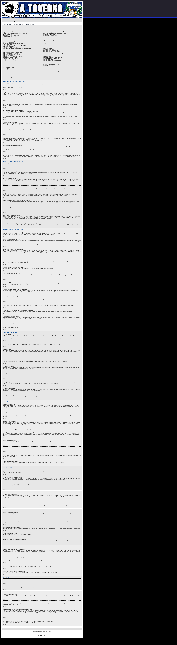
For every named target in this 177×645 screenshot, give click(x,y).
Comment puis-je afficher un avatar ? (9, 46)
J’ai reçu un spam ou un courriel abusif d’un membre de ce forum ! (54, 41)
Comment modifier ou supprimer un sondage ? (10, 57)
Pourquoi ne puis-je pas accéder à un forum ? (10, 58)
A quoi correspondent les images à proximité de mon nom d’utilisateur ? (14, 45)
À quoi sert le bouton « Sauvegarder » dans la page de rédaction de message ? (16, 62)
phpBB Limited (33, 595)
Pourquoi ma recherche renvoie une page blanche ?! (51, 51)
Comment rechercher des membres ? (49, 52)
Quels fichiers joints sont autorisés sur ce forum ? (51, 64)
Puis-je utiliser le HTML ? (7, 69)
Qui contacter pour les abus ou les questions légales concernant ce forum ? (55, 71)
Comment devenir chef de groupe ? (48, 32)
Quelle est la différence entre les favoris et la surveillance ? (52, 57)
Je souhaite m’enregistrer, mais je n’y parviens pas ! (11, 30)
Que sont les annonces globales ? (8, 72)
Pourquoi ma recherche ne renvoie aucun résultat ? (51, 50)
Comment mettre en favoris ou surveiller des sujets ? (51, 58)
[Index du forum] (42, 10)
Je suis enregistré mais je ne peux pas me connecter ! (12, 31)
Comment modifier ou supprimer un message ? (10, 53)
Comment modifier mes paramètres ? (9, 40)
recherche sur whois (73, 610)
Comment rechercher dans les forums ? (49, 49)
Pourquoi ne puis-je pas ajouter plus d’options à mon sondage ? (13, 56)
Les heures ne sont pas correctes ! (8, 42)
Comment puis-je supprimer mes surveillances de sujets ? (52, 60)
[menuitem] (10, 19)
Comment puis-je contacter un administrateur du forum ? (52, 72)
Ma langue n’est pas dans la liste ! (8, 44)
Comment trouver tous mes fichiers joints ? (50, 65)
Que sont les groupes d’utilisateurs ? (49, 30)
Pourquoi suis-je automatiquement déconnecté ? (11, 35)
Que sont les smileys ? (6, 70)
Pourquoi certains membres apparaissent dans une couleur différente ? (54, 33)
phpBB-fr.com (43, 632)
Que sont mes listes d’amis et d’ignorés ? (49, 44)
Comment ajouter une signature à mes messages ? (11, 54)
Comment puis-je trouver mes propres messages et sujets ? (53, 53)
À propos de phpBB (26, 596)
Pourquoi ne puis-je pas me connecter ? (9, 32)
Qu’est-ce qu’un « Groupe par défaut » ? (49, 34)
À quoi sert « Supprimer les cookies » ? (9, 36)
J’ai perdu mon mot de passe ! (8, 34)
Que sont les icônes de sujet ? (8, 77)
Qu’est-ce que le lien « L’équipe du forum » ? (50, 35)
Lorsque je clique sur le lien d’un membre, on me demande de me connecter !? (17, 48)
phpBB (65, 195)
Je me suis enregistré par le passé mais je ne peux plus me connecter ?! (15, 33)
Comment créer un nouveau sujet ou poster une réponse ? (12, 52)
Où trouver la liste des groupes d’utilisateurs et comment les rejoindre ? (54, 31)
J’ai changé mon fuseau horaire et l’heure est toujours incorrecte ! (14, 43)
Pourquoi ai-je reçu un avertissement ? (9, 60)
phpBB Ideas (59, 603)
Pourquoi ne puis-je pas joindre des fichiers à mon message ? (13, 59)
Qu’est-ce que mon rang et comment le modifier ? (11, 47)
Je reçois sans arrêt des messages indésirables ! (51, 40)
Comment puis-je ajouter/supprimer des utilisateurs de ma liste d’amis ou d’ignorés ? (57, 45)
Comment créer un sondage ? (8, 55)
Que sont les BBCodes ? (7, 68)
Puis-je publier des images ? (7, 71)
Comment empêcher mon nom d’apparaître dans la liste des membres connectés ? (16, 41)
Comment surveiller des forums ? (48, 59)
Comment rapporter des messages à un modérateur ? (12, 61)
